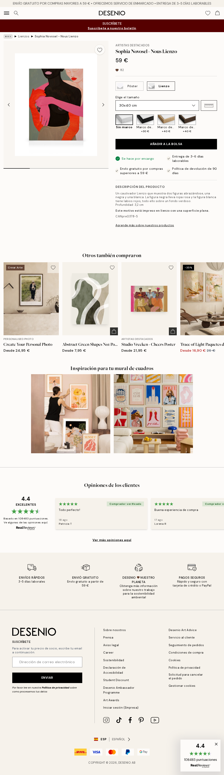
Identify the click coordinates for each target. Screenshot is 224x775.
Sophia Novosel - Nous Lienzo (57, 36)
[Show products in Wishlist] (208, 13)
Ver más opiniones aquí (112, 540)
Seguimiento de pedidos (186, 645)
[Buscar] (16, 13)
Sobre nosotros (114, 630)
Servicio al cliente (182, 637)
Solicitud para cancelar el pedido (186, 676)
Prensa (108, 637)
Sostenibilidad (113, 660)
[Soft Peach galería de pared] (70, 413)
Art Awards (111, 700)
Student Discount (116, 680)
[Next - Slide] (103, 104)
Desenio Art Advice (183, 630)
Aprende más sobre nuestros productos (145, 225)
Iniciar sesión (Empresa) (120, 707)
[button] (209, 105)
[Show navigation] (6, 13)
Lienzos (24, 36)
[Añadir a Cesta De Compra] (114, 331)
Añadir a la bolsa (166, 144)
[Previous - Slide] (8, 104)
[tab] (17, 167)
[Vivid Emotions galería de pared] (153, 413)
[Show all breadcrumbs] (8, 36)
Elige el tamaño (127, 97)
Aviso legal (111, 645)
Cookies (175, 660)
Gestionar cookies (182, 686)
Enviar (47, 678)
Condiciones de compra (186, 652)
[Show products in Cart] (217, 13)
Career (108, 652)
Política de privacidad (55, 687)
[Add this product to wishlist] (99, 49)
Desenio (124, 763)
